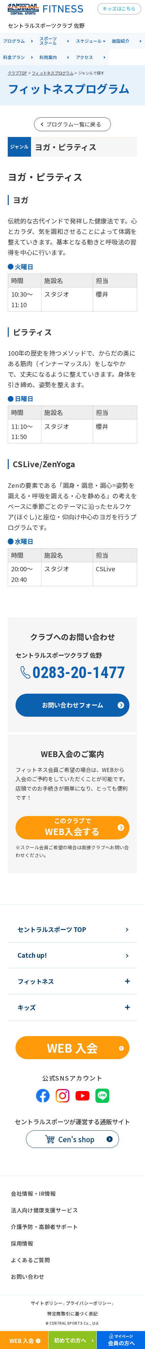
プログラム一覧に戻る (73, 124)
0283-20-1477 (78, 672)
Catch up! (32, 955)
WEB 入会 (72, 1047)
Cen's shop (76, 1139)
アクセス (84, 57)
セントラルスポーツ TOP (52, 929)
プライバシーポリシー (89, 1303)
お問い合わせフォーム (73, 704)
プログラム (14, 41)
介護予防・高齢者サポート (44, 1227)
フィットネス (36, 981)
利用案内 (48, 57)
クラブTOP (17, 73)
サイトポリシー (47, 1303)
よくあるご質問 (30, 1260)
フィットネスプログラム (53, 73)
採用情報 (22, 1243)
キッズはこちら (119, 8)
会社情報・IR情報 (33, 1193)
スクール (48, 40)
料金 (14, 57)
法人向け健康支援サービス (44, 1210)
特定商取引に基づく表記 (72, 1314)
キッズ (27, 1007)
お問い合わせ (27, 1276)
